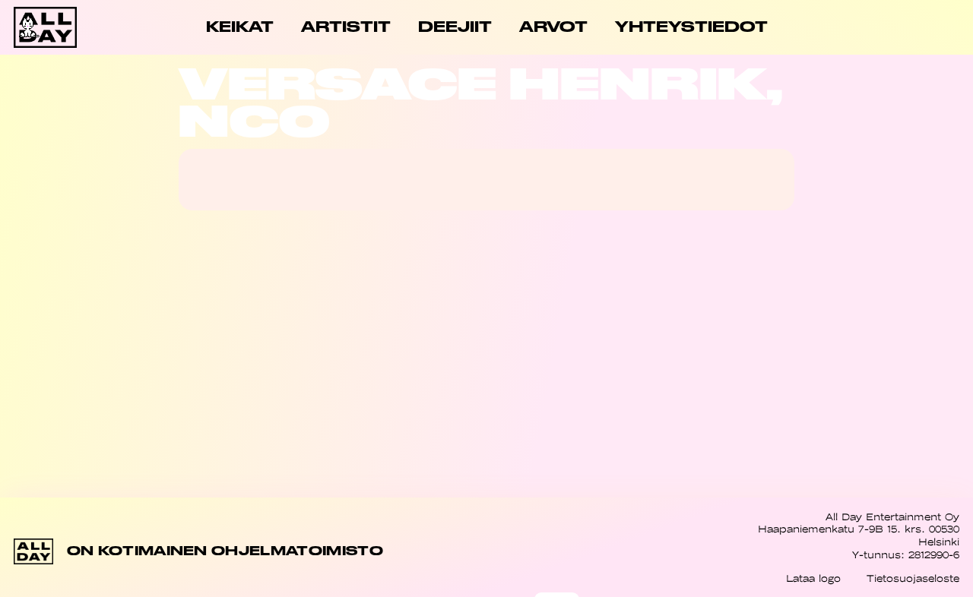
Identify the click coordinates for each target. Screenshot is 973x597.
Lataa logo (813, 578)
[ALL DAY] (61, 27)
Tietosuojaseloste (913, 578)
